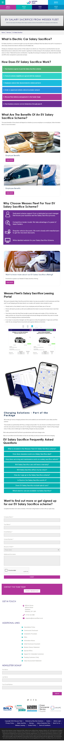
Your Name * (7, 524)
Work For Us (56, 723)
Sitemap (31, 723)
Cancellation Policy (29, 627)
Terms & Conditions (44, 725)
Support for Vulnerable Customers (34, 654)
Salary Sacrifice (21, 723)
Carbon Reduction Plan (43, 723)
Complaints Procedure (30, 634)
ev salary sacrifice (17, 32)
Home (3, 32)
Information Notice (29, 640)
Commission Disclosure (31, 630)
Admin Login (57, 721)
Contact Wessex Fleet (32, 591)
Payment (8, 7)
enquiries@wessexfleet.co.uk (34, 618)
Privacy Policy (10, 723)
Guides (48, 721)
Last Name (5, 677)
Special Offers (28, 650)
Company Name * (8, 517)
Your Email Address (7, 684)
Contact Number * (8, 539)
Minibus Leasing (20, 725)
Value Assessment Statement (32, 661)
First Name (5, 669)
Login (24, 7)
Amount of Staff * (9, 546)
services (8, 32)
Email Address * (8, 532)
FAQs (25, 637)
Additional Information (10, 554)
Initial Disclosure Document (32, 644)
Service (56, 2)
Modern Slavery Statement (32, 647)
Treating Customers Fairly (31, 657)
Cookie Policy (32, 725)
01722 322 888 (30, 615)
